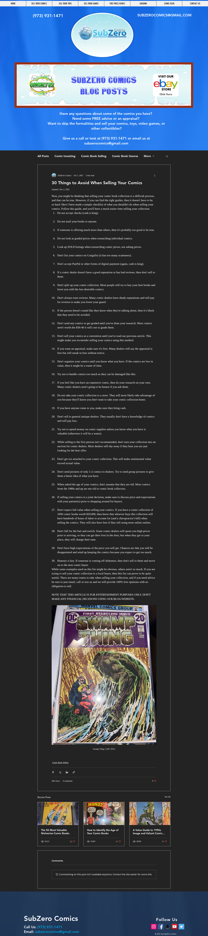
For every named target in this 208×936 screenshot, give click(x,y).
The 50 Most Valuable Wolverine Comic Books (55, 831)
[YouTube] (174, 926)
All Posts (43, 156)
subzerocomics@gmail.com (106, 143)
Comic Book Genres (125, 156)
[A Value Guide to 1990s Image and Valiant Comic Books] (149, 813)
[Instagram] (153, 926)
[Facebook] (160, 926)
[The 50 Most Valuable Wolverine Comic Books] (58, 813)
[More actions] (154, 175)
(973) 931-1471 (114, 138)
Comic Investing (64, 156)
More (147, 156)
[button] (167, 156)
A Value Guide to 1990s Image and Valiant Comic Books (147, 831)
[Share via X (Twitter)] (60, 772)
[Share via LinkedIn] (67, 772)
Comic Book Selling (93, 156)
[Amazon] (167, 926)
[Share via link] (73, 772)
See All (168, 797)
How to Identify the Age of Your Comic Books (102, 831)
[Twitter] (181, 926)
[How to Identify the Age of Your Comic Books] (104, 813)
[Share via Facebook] (53, 772)
